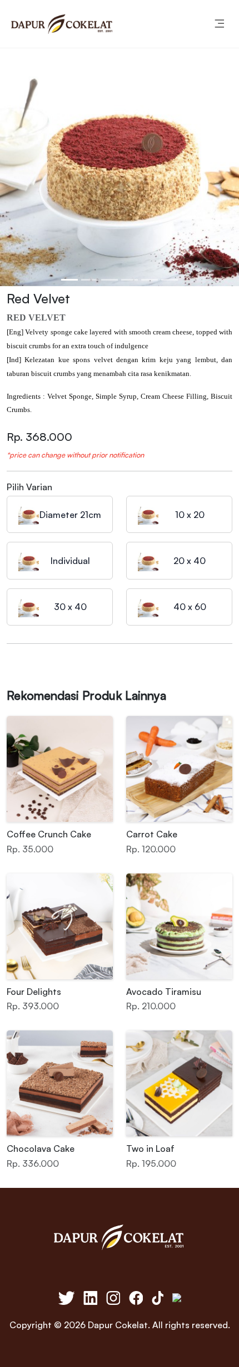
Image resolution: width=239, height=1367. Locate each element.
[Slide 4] (129, 279)
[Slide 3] (109, 279)
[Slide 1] (69, 279)
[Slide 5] (149, 279)
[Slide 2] (89, 279)
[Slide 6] (169, 279)
